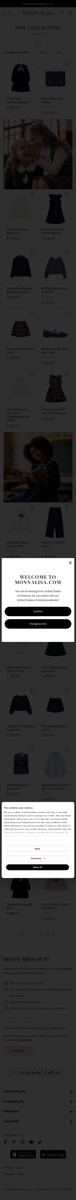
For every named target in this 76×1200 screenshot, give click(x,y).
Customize (36, 858)
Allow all (37, 867)
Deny (37, 849)
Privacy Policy (48, 635)
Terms (62, 635)
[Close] (65, 558)
